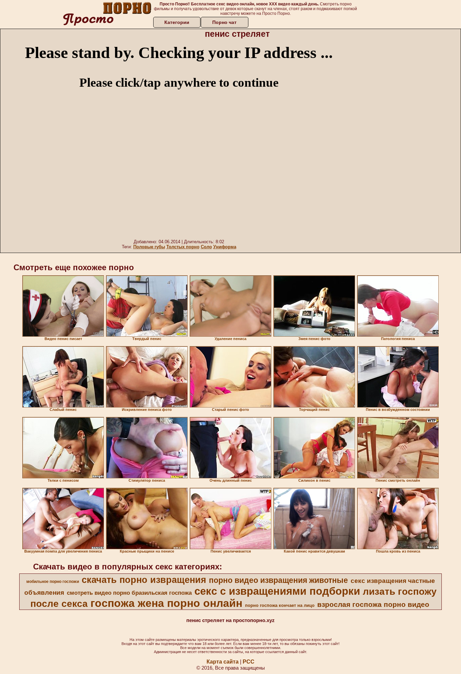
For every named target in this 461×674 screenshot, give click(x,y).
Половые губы (149, 246)
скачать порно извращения (144, 580)
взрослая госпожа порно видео (373, 604)
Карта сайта (223, 662)
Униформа (224, 246)
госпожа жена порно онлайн (166, 603)
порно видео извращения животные (278, 580)
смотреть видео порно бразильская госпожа (129, 592)
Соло (206, 246)
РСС (248, 662)
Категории (176, 22)
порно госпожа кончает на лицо (280, 605)
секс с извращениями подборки (277, 591)
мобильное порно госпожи (52, 581)
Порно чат (224, 22)
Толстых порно (182, 246)
